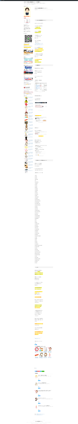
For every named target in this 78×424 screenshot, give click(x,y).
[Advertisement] (44, 15)
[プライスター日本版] (28, 51)
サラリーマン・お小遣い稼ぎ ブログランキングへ (28, 89)
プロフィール (30, 4)
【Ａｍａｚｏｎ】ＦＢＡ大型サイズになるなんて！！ (30, 147)
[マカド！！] (28, 60)
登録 (3, 0)
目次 (27, 4)
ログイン (2, 0)
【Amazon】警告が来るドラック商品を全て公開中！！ (30, 104)
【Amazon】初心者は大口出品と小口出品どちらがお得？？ (44, 390)
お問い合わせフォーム (34, 4)
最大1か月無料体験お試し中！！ (29, 63)
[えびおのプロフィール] (28, 11)
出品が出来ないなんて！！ (40, 44)
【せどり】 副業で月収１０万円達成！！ (42, 375)
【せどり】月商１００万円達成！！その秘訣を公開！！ (30, 153)
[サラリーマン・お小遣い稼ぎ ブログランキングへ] (28, 87)
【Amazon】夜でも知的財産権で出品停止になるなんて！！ (30, 135)
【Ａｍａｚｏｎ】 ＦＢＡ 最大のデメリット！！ (30, 101)
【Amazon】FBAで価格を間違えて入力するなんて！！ (30, 144)
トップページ (25, 4)
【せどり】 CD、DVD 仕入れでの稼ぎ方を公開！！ (30, 132)
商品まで (36, 44)
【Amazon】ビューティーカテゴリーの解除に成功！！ (44, 405)
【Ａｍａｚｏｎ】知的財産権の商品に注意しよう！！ (30, 113)
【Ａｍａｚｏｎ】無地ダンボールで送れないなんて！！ (30, 125)
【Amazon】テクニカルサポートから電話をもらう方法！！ (30, 128)
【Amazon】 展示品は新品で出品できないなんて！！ (30, 119)
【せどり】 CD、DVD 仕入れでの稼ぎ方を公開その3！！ (30, 162)
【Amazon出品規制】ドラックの (39, 43)
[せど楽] (28, 79)
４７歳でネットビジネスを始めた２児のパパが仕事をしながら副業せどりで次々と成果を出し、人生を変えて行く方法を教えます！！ (39, 422)
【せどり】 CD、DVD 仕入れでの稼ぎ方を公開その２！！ (30, 156)
